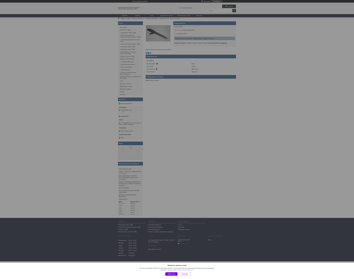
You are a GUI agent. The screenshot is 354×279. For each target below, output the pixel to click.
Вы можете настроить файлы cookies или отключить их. (176, 270)
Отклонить (185, 274)
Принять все (171, 274)
